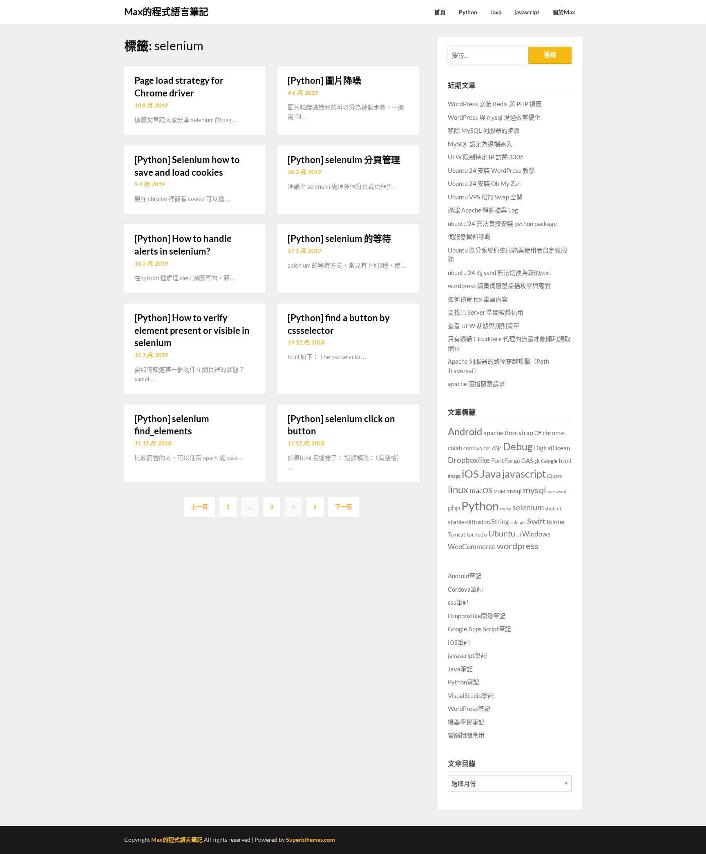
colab (455, 448)
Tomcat (456, 534)
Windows (536, 534)
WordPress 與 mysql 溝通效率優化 (494, 117)
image (454, 476)
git (537, 461)
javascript (526, 12)
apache (493, 432)
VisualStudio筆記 (471, 695)
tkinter (556, 521)
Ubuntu (501, 533)
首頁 (440, 12)
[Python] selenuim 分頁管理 (344, 159)
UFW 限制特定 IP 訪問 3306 (486, 157)
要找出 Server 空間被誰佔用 (485, 312)
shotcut (553, 508)
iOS (470, 473)
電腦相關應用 (466, 735)
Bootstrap (519, 432)
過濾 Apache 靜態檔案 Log (483, 210)
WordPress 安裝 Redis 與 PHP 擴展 (495, 103)
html (565, 460)
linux (458, 489)
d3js (497, 448)
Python (468, 12)
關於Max (563, 12)
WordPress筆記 (469, 708)
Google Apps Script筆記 (479, 629)
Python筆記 (463, 682)
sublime (518, 522)
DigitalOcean (552, 448)
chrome (553, 432)
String (500, 522)
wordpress (518, 545)
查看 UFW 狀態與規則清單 (483, 325)
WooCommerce (472, 547)
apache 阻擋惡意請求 (476, 383)
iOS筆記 (459, 642)
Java (495, 12)
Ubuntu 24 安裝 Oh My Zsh (484, 183)
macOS (480, 490)
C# (537, 433)
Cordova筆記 (465, 589)
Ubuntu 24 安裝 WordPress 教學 (491, 170)
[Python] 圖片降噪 (324, 80)
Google (549, 461)
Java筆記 (460, 669)
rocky (505, 508)
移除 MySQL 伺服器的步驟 (484, 130)
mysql (534, 490)
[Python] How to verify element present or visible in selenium (192, 330)
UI (518, 534)
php (454, 507)
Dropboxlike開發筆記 (476, 615)
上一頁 (199, 506)
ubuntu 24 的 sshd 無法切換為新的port (500, 272)
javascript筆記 (467, 655)
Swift (536, 521)
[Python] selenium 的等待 (339, 238)
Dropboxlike (469, 460)
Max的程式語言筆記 (166, 11)
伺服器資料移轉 (469, 236)
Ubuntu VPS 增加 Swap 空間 (485, 197)
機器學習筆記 (466, 722)
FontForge (505, 460)
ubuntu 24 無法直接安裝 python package (502, 223)
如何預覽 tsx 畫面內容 (478, 299)
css (487, 448)
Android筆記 (464, 575)
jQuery (554, 476)
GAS (527, 460)
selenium (528, 507)
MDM (499, 491)
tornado (477, 534)
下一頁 (343, 506)
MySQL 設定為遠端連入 (480, 144)
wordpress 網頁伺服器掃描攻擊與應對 (499, 285)
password (556, 491)
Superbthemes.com (310, 839)
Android (465, 431)
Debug (518, 446)
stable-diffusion (469, 522)
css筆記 (458, 602)
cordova (472, 448)
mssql (514, 490)
